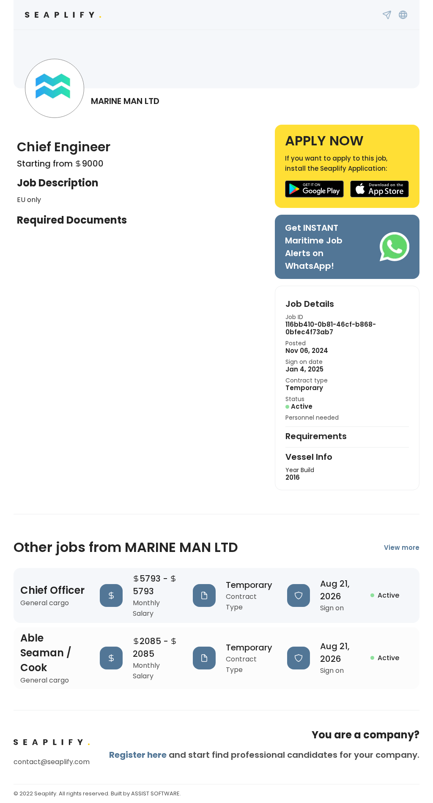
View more (401, 547)
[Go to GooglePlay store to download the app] (314, 189)
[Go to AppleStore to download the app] (379, 189)
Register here (138, 755)
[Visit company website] (403, 15)
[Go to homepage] (63, 15)
